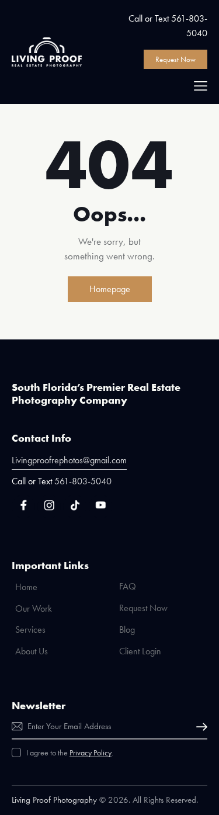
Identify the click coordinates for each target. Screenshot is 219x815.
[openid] (74, 506)
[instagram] (49, 506)
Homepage (109, 289)
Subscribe (198, 727)
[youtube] (100, 506)
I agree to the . (69, 752)
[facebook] (23, 506)
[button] (200, 85)
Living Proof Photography (54, 800)
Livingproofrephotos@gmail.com (69, 460)
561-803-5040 (83, 481)
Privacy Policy (90, 752)
